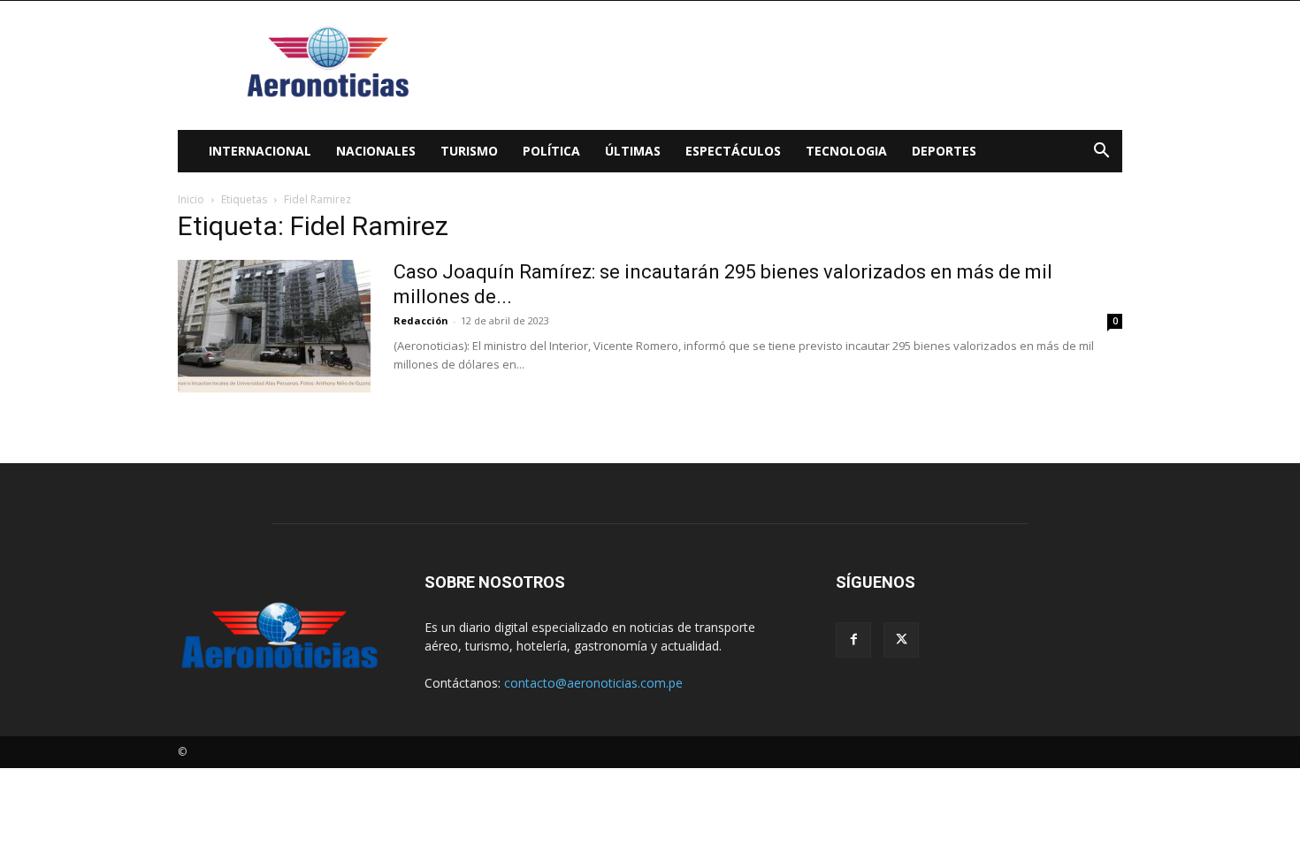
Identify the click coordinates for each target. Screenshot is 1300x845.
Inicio (191, 199)
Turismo (469, 150)
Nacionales (376, 150)
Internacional (260, 150)
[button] (1101, 152)
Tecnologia (846, 150)
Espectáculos (733, 150)
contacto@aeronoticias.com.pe (593, 682)
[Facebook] (853, 640)
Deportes (944, 150)
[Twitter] (901, 640)
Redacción (421, 320)
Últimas (633, 150)
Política (551, 150)
